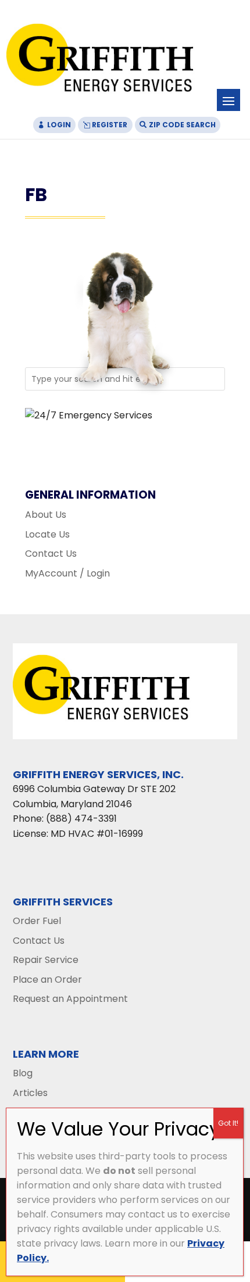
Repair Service (45, 959)
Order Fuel (37, 921)
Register (109, 125)
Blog (23, 1073)
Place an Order (47, 979)
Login (59, 125)
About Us (45, 514)
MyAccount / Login (67, 573)
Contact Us (51, 553)
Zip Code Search (182, 125)
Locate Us (47, 534)
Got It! (228, 1123)
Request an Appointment (70, 998)
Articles (30, 1093)
